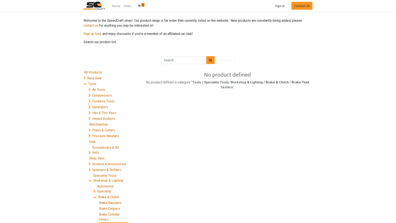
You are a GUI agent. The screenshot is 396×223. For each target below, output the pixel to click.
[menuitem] (127, 6)
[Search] (210, 60)
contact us (91, 25)
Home (116, 6)
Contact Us (302, 6)
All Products (93, 72)
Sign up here (92, 34)
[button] (225, 60)
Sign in (280, 6)
